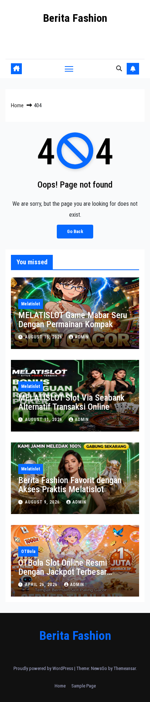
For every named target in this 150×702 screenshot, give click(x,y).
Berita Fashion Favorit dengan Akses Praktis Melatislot (70, 484)
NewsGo (99, 668)
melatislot (30, 303)
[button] (119, 68)
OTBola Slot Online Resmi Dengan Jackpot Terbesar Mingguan (62, 572)
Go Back (75, 231)
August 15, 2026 (44, 337)
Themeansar (125, 668)
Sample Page (83, 686)
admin (82, 337)
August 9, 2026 (43, 502)
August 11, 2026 (44, 419)
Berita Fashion (75, 18)
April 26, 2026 (42, 584)
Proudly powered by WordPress (43, 668)
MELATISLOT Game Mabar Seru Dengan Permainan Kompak (72, 319)
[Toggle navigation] (69, 69)
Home (17, 105)
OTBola (28, 551)
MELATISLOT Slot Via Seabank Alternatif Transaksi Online (71, 402)
